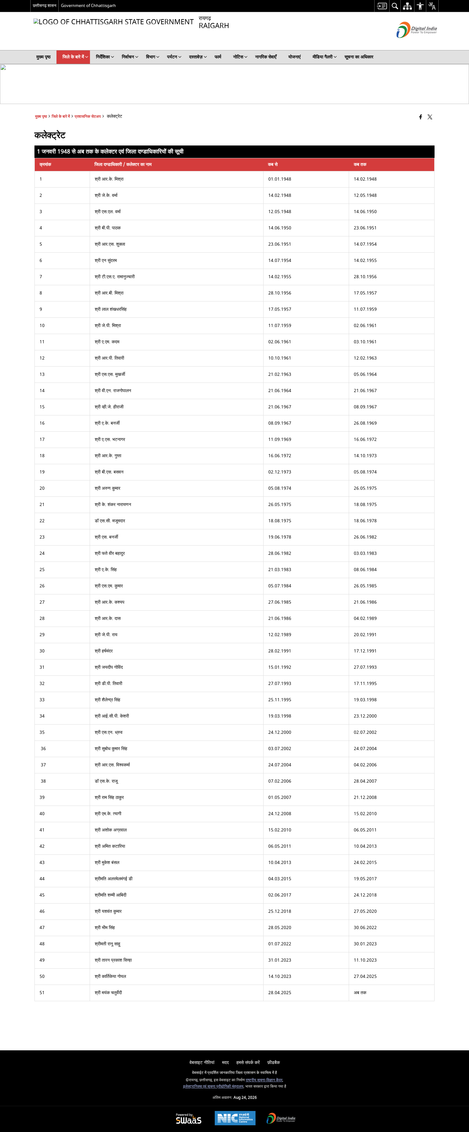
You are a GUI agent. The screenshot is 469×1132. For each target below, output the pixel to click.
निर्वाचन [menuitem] (128, 57)
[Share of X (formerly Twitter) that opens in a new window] (430, 117)
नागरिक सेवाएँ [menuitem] (265, 57)
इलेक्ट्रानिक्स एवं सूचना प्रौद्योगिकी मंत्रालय (213, 1086)
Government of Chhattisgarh (88, 6)
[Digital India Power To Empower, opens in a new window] (281, 1119)
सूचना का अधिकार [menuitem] (359, 57)
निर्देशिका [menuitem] (103, 57)
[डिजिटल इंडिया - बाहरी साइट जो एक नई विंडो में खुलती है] (409, 43)
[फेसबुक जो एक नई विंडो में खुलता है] (421, 117)
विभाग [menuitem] (150, 57)
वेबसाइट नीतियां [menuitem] (202, 1062)
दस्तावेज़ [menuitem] (196, 57)
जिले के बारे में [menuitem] (73, 57)
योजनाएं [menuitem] (294, 57)
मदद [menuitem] (225, 1062)
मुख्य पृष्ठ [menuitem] (43, 57)
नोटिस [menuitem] (238, 57)
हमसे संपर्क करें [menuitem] (248, 1062)
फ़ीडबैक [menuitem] (273, 1062)
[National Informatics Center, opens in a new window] (235, 1119)
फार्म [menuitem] (218, 57)
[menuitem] (381, 6)
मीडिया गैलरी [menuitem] (322, 57)
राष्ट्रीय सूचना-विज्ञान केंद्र (264, 1080)
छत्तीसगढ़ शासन (44, 6)
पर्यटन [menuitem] (172, 57)
